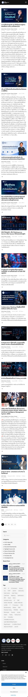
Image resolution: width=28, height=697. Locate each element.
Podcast (21, 609)
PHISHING (16, 609)
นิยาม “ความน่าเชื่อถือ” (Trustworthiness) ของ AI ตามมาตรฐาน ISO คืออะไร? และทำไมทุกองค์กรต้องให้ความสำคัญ (16, 569)
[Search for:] (14, 535)
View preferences (14, 691)
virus (5, 617)
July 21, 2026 (21, 93)
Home (4, 663)
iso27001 (5, 605)
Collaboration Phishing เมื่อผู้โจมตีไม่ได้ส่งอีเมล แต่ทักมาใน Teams (13, 308)
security (18, 612)
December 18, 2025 (5, 417)
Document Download (9, 546)
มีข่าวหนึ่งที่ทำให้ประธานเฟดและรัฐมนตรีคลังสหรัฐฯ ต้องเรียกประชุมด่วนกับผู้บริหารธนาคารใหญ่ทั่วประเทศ (13, 198)
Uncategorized (7, 557)
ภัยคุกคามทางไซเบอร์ (8, 626)
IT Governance (15, 605)
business (21, 588)
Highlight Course (7, 416)
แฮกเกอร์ (16, 626)
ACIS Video (3, 476)
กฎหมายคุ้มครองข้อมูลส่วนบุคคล (10, 621)
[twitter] (6, 655)
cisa (5, 590)
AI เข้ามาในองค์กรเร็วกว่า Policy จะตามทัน (13, 378)
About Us (5, 666)
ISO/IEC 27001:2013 (18, 602)
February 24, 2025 (11, 476)
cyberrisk (14, 590)
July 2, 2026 (14, 236)
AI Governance (14, 588)
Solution (5, 614)
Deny (14, 688)
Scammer (13, 612)
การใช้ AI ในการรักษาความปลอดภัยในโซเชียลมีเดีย (13, 506)
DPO (5, 597)
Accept (14, 684)
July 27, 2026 (21, 29)
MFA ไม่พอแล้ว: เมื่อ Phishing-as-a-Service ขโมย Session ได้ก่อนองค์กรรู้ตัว (13, 233)
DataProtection (21, 595)
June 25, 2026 (21, 275)
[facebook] (2, 655)
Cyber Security (7, 593)
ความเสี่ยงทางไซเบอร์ (16, 624)
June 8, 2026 (14, 380)
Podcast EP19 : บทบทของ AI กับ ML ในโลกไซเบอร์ (13, 473)
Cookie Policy (13, 695)
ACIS (5, 588)
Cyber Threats (14, 593)
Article (2, 29)
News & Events (7, 29)
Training (10, 614)
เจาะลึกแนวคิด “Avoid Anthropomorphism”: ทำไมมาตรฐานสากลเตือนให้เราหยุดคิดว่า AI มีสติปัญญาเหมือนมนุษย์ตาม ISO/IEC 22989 (17, 579)
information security (8, 600)
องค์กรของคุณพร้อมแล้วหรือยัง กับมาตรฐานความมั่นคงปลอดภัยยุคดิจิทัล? (13, 158)
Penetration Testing (8, 609)
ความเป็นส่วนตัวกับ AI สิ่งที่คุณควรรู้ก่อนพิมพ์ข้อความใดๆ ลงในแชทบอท (13, 26)
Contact (4, 669)
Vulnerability (10, 617)
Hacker (14, 597)
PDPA (19, 607)
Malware (14, 607)
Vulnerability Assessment (9, 619)
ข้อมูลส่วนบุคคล (7, 624)
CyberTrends (6, 595)
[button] (26, 672)
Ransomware (6, 612)
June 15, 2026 (15, 311)
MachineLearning (7, 607)
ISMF (18, 600)
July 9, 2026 (14, 161)
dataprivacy (13, 595)
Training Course (17, 614)
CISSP (9, 590)
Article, (11, 563)
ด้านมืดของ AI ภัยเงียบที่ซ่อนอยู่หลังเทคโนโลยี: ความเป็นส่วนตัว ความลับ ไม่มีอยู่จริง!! (13, 271)
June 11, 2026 (15, 347)
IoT (14, 600)
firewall (9, 597)
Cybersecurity (21, 590)
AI (8, 588)
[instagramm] (9, 655)
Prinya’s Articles (14, 29)
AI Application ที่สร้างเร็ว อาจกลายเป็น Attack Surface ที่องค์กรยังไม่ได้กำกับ (13, 344)
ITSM (21, 605)
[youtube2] (12, 655)
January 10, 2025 (9, 509)
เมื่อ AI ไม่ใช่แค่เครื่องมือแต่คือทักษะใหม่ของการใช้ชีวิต (13, 90)
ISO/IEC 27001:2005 (8, 602)
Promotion (6, 555)
